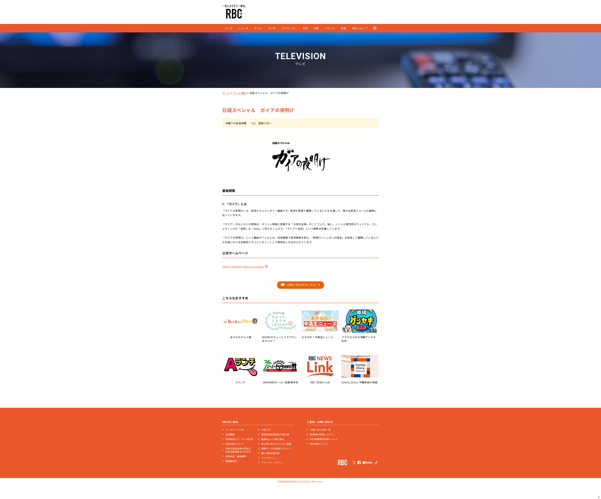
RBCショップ (359, 28)
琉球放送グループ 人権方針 (239, 439)
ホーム (226, 93)
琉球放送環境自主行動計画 (275, 434)
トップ (228, 28)
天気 (305, 28)
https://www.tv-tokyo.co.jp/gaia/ (243, 266)
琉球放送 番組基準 (235, 456)
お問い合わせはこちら (301, 285)
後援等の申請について (321, 434)
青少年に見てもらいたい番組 (276, 443)
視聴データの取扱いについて (276, 448)
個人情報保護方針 (270, 453)
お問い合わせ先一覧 (320, 429)
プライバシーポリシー (273, 462)
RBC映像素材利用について (324, 439)
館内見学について (319, 443)
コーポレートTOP (234, 429)
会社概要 (230, 434)
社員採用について (234, 443)
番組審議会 (231, 461)
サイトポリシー (269, 457)
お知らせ (266, 429)
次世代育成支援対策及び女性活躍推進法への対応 (238, 450)
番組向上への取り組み (273, 439)
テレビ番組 (239, 93)
